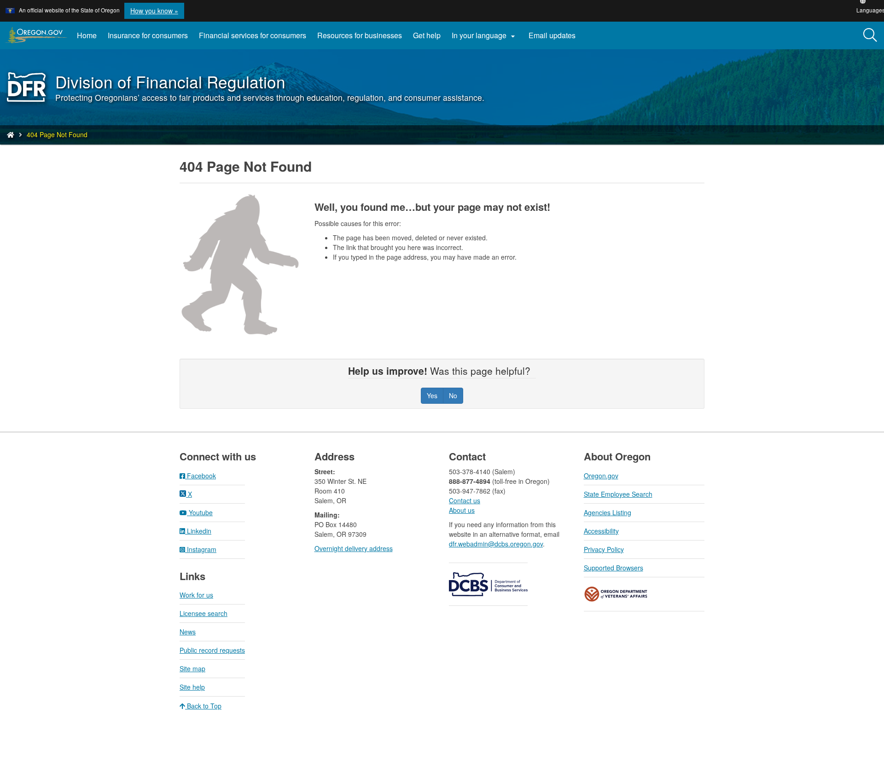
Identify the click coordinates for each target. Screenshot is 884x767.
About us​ (462, 510)
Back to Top (203, 705)
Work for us (196, 594)
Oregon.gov (601, 475)
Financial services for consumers (252, 35)
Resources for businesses (359, 35)
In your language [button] (485, 35)
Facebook (200, 475)
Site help (192, 686)
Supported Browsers (613, 567)
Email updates (555, 38)
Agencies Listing (607, 512)
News (188, 631)
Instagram (200, 549)
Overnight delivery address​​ (353, 548)
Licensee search (203, 613)
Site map (192, 668)
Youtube (200, 512)
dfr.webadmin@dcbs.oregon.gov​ (496, 543)
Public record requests (212, 650)
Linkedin (198, 530)
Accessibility (601, 530)
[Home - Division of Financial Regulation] (10, 134)
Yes (432, 395)
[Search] (870, 35)
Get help (427, 35)
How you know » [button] (154, 10)
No (453, 395)
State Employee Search (618, 494)
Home (87, 35)
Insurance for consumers (148, 35)
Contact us (464, 500)
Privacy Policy (604, 549)
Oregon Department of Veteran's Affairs (616, 594)
